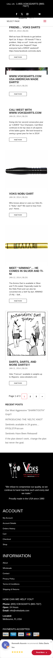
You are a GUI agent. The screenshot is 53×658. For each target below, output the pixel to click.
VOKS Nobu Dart (21, 193)
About (5, 563)
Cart (4, 534)
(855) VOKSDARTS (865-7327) (26, 604)
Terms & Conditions (11, 584)
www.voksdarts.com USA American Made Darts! (25, 79)
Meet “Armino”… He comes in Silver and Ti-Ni (26, 270)
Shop (5, 544)
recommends (30, 645)
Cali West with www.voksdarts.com (25, 111)
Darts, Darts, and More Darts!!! (22, 363)
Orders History (9, 528)
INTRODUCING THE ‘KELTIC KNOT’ (24, 419)
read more (18, 57)
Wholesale (7, 568)
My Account (8, 518)
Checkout (7, 539)
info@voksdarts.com (19, 610)
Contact (6, 573)
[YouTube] (32, 12)
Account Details (9, 523)
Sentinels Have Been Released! (21, 433)
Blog (25, 31)
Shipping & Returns (11, 589)
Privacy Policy (9, 579)
